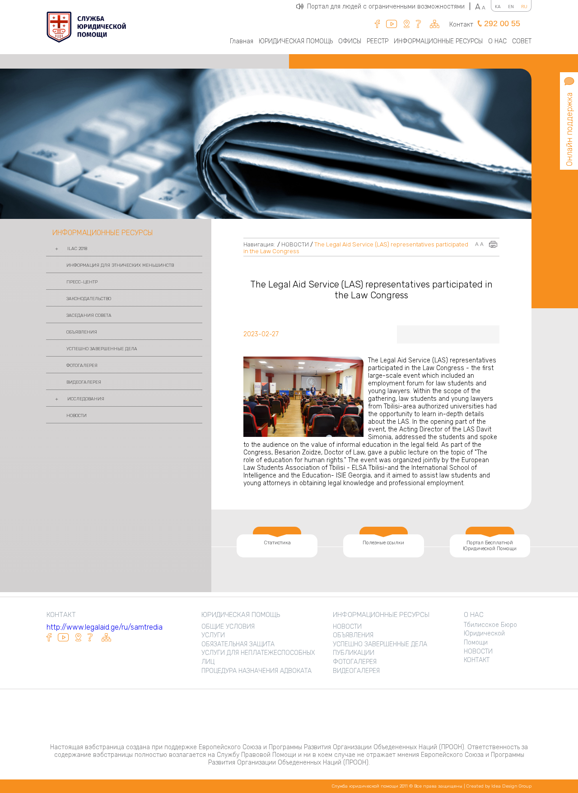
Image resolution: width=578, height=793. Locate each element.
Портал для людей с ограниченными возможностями (389, 6)
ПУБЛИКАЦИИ (353, 653)
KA (498, 6)
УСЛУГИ (213, 635)
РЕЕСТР (377, 41)
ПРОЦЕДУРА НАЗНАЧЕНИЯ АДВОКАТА (256, 671)
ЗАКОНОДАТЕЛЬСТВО (88, 298)
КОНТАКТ (476, 660)
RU (524, 6)
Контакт (461, 24)
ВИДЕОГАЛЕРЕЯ (83, 382)
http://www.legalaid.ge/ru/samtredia (105, 627)
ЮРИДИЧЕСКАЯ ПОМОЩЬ (296, 41)
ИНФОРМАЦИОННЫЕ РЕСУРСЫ (438, 41)
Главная (241, 41)
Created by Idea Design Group (498, 786)
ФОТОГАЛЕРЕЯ (82, 365)
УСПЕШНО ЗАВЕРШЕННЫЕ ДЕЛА (101, 349)
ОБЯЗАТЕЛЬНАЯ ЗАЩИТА (238, 644)
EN (511, 6)
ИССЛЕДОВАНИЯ (85, 399)
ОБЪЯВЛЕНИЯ (81, 332)
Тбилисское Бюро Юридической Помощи (490, 633)
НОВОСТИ (76, 415)
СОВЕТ (521, 41)
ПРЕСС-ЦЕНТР (82, 282)
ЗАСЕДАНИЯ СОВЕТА (89, 315)
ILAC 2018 (77, 248)
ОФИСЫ (349, 41)
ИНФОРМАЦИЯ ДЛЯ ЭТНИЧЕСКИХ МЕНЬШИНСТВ (120, 265)
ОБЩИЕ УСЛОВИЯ (228, 627)
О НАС (497, 41)
